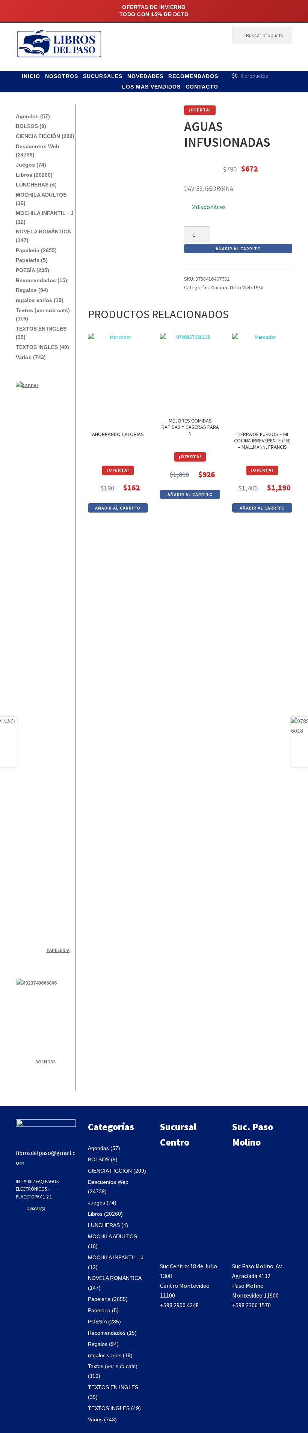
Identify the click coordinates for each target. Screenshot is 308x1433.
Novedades (145, 76)
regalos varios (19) (39, 300)
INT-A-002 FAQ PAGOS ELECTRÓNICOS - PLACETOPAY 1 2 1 (37, 1189)
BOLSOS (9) (31, 126)
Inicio (31, 76)
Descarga (36, 1208)
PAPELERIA (58, 950)
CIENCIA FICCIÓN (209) (45, 136)
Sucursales (102, 76)
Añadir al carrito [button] (117, 508)
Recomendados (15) (41, 280)
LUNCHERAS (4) (36, 185)
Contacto (202, 87)
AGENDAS (45, 1062)
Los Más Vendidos (151, 87)
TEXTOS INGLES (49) (42, 347)
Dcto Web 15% (246, 287)
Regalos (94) (32, 290)
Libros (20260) (34, 175)
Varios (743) (31, 357)
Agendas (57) (33, 116)
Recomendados (193, 76)
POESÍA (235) (32, 270)
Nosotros (61, 76)
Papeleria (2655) (36, 250)
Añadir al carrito (238, 248)
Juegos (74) (31, 165)
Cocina (219, 287)
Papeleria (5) (32, 260)
